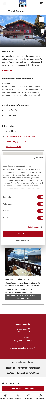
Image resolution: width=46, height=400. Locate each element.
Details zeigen (33, 227)
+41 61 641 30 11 (13, 147)
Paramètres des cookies (28, 372)
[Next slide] (44, 31)
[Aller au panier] (37, 3)
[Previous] (4, 11)
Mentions (10, 368)
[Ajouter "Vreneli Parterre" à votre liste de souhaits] (41, 19)
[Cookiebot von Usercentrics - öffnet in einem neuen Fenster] (33, 158)
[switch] (40, 204)
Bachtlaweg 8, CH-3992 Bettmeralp (21, 136)
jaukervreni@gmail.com (16, 141)
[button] (24, 44)
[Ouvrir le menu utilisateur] (4, 3)
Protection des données (29, 368)
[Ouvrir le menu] (41, 3)
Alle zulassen (23, 234)
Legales (10, 373)
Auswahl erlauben (23, 240)
